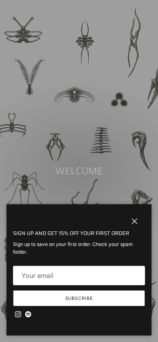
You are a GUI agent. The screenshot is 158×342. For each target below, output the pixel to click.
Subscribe (79, 298)
